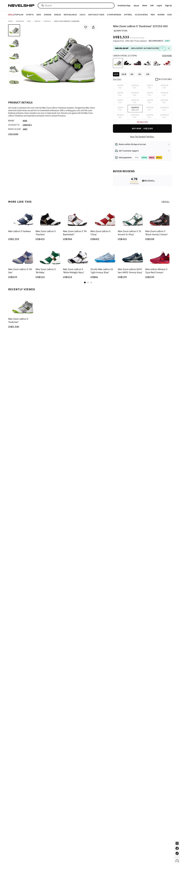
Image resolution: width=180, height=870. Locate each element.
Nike (39, 14)
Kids (169, 14)
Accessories (141, 14)
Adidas (57, 14)
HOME (10, 21)
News (144, 5)
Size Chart (117, 79)
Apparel (128, 14)
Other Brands (114, 14)
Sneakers (20, 21)
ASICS (82, 14)
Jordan (47, 14)
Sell (152, 5)
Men (153, 14)
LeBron (37, 21)
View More (13, 134)
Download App (124, 5)
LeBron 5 (47, 21)
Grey (25, 129)
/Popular (15, 14)
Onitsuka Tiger (96, 14)
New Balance (70, 14)
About (136, 5)
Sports (30, 14)
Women (161, 14)
